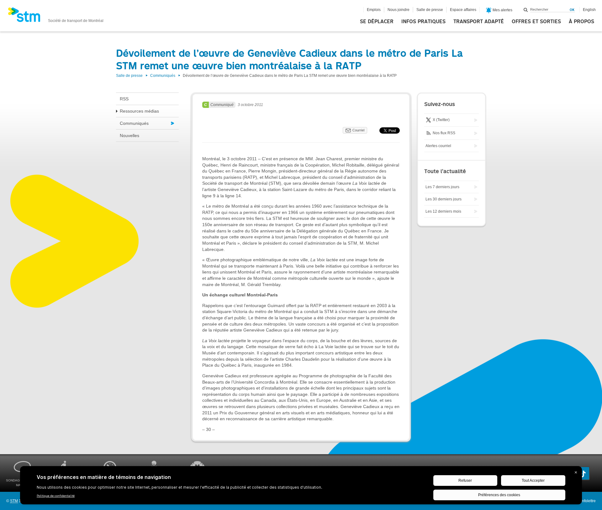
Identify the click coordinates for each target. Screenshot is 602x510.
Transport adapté (478, 21)
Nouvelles (129, 135)
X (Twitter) (441, 120)
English (589, 10)
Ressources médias (139, 111)
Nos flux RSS (443, 133)
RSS (124, 98)
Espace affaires (463, 10)
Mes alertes (502, 10)
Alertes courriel (438, 146)
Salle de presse (429, 10)
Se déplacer (376, 21)
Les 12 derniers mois (443, 211)
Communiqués (162, 75)
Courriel (358, 130)
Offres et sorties (536, 21)
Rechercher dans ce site (526, 10)
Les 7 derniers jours (442, 187)
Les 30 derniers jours (443, 199)
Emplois (374, 10)
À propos (581, 21)
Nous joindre (398, 10)
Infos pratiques (423, 21)
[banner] (55, 16)
